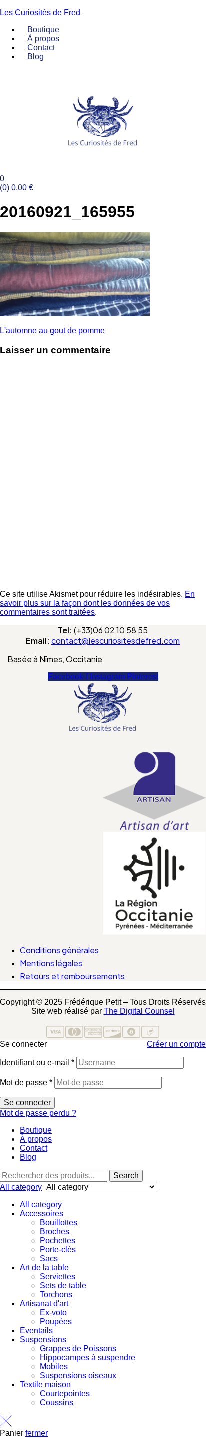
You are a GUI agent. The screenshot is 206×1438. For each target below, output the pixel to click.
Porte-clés (58, 1249)
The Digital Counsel (139, 1011)
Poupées (56, 1321)
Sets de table (63, 1285)
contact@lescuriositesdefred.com (116, 640)
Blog (28, 1157)
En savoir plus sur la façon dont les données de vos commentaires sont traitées (97, 603)
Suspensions (43, 1339)
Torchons (56, 1294)
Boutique (36, 1130)
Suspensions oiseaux (78, 1375)
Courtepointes (65, 1393)
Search (126, 1175)
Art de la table (44, 1267)
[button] (102, 745)
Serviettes (58, 1276)
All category (41, 1204)
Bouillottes (59, 1222)
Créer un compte (176, 1044)
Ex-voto (53, 1312)
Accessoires (42, 1213)
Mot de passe (26, 1082)
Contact (34, 1148)
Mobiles (54, 1366)
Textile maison (45, 1384)
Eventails (36, 1330)
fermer (37, 1433)
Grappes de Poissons (78, 1348)
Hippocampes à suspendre (88, 1357)
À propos (36, 1139)
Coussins (57, 1402)
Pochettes (58, 1240)
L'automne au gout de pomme (52, 330)
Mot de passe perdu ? (38, 1113)
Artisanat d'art (44, 1303)
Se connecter (27, 1102)
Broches (55, 1231)
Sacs (49, 1258)
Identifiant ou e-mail (37, 1062)
